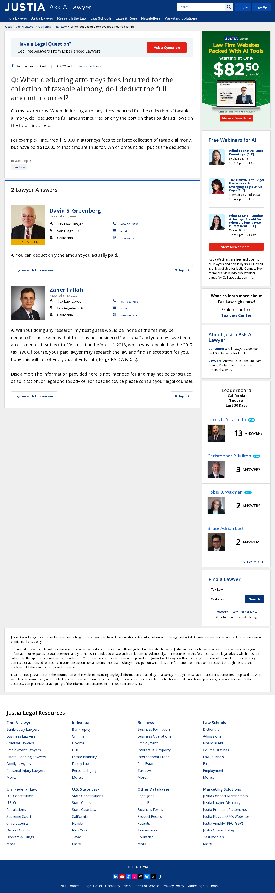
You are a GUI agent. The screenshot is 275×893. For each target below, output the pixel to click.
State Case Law (84, 809)
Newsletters (150, 18)
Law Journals (213, 756)
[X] (153, 876)
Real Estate (146, 763)
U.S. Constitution (19, 795)
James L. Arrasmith (227, 419)
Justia (8, 26)
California (44, 26)
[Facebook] (128, 876)
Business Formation (154, 729)
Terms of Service (146, 886)
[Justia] (24, 7)
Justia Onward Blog (218, 830)
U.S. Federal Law (21, 789)
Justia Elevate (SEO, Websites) (227, 816)
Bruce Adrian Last (226, 528)
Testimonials (213, 837)
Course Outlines (216, 750)
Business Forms (150, 809)
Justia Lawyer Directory (221, 802)
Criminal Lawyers (20, 743)
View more (253, 562)
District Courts (18, 830)
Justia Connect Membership (225, 795)
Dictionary (211, 729)
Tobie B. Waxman (225, 492)
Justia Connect (69, 886)
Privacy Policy (173, 886)
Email (123, 231)
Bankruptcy (81, 729)
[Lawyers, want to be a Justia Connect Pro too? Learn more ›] (250, 419)
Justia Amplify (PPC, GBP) (223, 823)
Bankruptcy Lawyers (22, 729)
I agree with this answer (34, 270)
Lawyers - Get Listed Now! (236, 612)
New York (80, 830)
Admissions (212, 736)
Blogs (207, 763)
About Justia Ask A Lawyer (230, 337)
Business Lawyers (20, 736)
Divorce (78, 743)
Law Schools (101, 18)
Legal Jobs (146, 795)
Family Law (80, 763)
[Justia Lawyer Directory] (159, 876)
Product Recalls (150, 816)
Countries (145, 837)
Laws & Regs (126, 18)
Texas (77, 837)
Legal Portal (93, 886)
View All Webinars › (236, 247)
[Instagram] (134, 876)
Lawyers (215, 361)
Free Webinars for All (233, 140)
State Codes (81, 802)
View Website (128, 238)
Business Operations (154, 736)
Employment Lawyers (23, 750)
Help (127, 886)
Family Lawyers (18, 763)
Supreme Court (18, 816)
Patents (144, 823)
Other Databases (154, 789)
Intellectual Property (154, 750)
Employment (148, 743)
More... (11, 777)
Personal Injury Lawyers (25, 770)
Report (183, 270)
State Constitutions (87, 795)
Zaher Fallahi (67, 289)
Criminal (78, 736)
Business (146, 722)
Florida (77, 823)
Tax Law (61, 26)
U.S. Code (13, 802)
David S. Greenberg (75, 210)
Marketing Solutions (180, 18)
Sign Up (261, 7)
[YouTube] (122, 876)
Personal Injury (84, 770)
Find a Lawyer (15, 18)
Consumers (217, 349)
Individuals (82, 722)
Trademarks (147, 830)
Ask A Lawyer (25, 26)
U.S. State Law (85, 789)
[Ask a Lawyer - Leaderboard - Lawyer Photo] (216, 433)
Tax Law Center (236, 315)
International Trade (153, 756)
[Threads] (140, 876)
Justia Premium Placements (225, 809)
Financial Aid (213, 743)
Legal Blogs (147, 802)
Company (112, 886)
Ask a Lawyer (42, 18)
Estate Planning (84, 756)
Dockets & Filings (20, 837)
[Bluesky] (147, 876)
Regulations (16, 809)
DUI (75, 750)
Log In (243, 7)
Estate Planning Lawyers (26, 756)
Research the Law (71, 18)
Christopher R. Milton (229, 456)
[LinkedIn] (115, 876)
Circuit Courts (17, 823)
